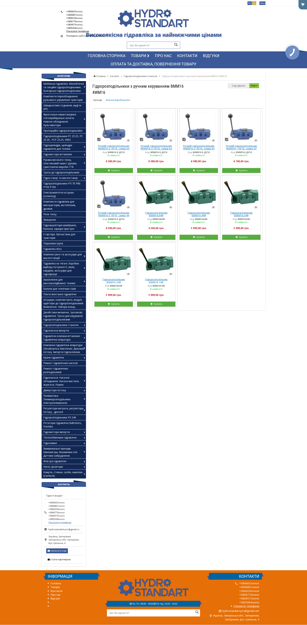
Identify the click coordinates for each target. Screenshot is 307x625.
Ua (253, 3)
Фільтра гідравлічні (54, 461)
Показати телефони (77, 31)
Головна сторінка (106, 55)
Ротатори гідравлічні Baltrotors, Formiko (62, 424)
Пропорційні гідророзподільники (62, 130)
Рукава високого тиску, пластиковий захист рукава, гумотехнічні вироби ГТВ (60, 163)
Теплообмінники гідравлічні (60, 437)
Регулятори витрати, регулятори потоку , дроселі (63, 410)
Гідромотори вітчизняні (57, 154)
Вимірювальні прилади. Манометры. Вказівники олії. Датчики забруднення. (60, 452)
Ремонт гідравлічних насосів (60, 363)
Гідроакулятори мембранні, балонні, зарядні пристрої (60, 227)
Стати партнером (60, 559)
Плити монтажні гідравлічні (59, 294)
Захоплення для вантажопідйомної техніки (59, 281)
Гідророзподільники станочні (61, 325)
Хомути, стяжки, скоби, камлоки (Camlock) (62, 473)
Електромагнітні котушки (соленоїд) (58, 194)
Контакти (187, 55)
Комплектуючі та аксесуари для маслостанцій (62, 256)
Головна (55, 583)
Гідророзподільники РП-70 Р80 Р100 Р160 (61, 185)
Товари (139, 55)
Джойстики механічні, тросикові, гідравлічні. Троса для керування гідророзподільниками (63, 316)
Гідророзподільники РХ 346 (59, 417)
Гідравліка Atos (52, 249)
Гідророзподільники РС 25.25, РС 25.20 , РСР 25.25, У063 (63, 137)
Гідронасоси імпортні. (56, 330)
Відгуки (211, 55)
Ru (249, 3)
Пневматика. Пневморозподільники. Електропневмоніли (57, 399)
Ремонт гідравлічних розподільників (55, 370)
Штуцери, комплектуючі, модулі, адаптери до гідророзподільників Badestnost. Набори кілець (63, 303)
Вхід (262, 3)
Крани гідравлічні (53, 357)
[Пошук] (176, 44)
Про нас (163, 55)
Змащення (49, 219)
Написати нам (58, 550)
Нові (253, 85)
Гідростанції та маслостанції (60, 178)
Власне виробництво (118, 100)
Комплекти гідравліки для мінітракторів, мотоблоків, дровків (59, 205)
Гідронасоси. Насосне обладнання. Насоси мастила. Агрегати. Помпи (61, 381)
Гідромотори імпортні (56, 432)
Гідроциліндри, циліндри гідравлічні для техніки (57, 146)
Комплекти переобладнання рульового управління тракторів (63, 98)
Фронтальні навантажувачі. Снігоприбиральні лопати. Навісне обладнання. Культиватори (60, 120)
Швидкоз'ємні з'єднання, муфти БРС (62, 107)
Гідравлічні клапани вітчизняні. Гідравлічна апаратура (61, 337)
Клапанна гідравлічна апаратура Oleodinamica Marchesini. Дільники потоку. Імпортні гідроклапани (63, 348)
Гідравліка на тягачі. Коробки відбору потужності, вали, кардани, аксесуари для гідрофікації (61, 269)
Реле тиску (49, 214)
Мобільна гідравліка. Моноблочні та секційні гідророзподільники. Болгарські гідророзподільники (63, 87)
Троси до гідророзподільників (61, 172)
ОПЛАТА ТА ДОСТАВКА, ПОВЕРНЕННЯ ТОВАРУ (153, 64)
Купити (115, 170)
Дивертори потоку (54, 390)
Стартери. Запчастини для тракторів (59, 236)
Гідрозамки (50, 443)
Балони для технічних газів (59, 288)
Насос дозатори (53, 466)
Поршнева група (53, 243)
